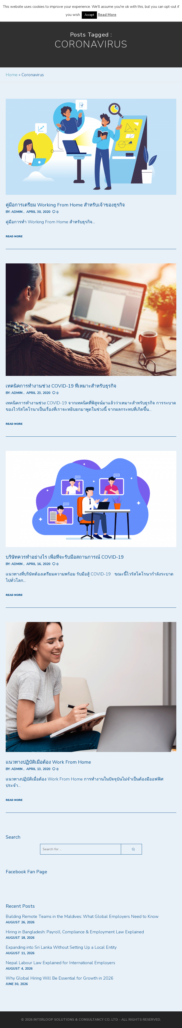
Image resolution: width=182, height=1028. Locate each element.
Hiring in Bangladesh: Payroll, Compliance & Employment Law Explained (75, 932)
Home (12, 75)
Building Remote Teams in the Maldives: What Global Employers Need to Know (82, 916)
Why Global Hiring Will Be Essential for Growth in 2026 (60, 978)
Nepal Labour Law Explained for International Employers (60, 963)
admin (17, 212)
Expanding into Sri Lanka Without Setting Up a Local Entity (61, 947)
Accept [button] (89, 15)
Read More (107, 14)
